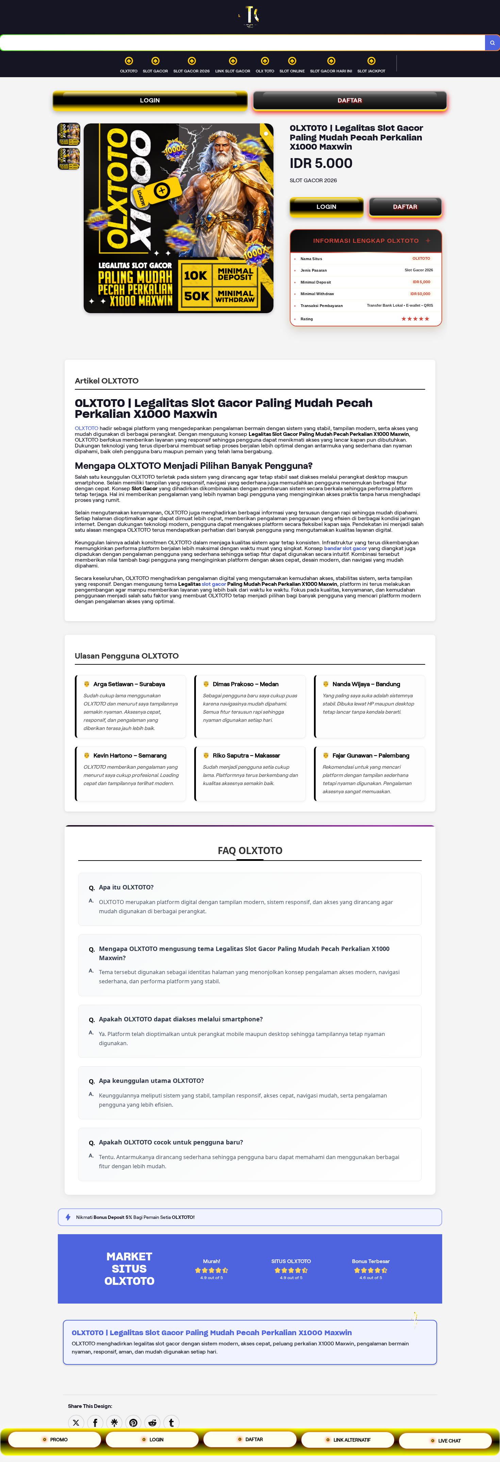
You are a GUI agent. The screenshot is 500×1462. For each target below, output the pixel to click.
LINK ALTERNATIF (352, 1442)
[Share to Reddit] (152, 1422)
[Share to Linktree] (114, 1422)
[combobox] (242, 42)
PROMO (59, 1439)
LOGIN (150, 100)
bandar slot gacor (345, 548)
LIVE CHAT (449, 1442)
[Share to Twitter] (76, 1422)
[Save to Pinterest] (133, 1422)
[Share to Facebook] (95, 1422)
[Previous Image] (89, 219)
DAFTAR (350, 100)
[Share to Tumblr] (171, 1422)
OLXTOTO (86, 428)
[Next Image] (268, 219)
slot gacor (214, 584)
